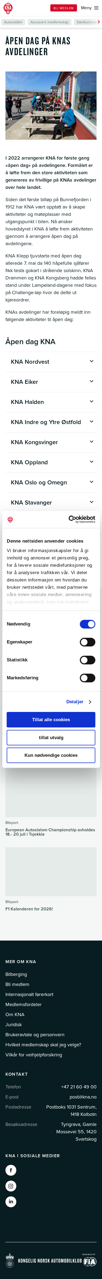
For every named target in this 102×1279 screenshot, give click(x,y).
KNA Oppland (29, 462)
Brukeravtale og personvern (34, 1035)
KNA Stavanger (31, 502)
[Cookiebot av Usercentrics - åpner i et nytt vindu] (72, 519)
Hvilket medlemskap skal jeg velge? (43, 1045)
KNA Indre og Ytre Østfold (46, 422)
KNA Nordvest (30, 361)
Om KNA (14, 1014)
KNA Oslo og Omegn (39, 482)
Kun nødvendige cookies (51, 755)
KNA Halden (27, 402)
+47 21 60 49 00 (79, 1087)
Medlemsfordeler (23, 1004)
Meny (86, 8)
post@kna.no (83, 1097)
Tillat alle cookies (51, 719)
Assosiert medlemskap (49, 22)
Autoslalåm (13, 22)
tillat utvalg (51, 737)
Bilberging (16, 974)
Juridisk (13, 1025)
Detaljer (75, 701)
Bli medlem (64, 8)
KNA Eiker (24, 381)
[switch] (87, 642)
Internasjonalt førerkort (29, 994)
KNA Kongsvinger (34, 442)
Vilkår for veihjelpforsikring (33, 1055)
